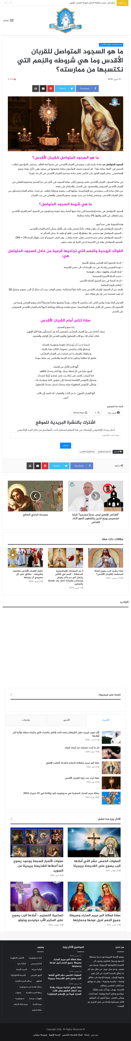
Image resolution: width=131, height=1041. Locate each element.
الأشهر (66, 720)
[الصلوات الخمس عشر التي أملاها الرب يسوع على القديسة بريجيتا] (94, 842)
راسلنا (86, 1035)
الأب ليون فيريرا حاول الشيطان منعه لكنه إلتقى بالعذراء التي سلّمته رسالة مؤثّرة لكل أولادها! (56, 734)
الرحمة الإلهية (54, 1035)
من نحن (94, 1035)
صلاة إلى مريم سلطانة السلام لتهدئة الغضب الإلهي (72, 763)
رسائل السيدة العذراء (23, 981)
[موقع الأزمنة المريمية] (65, 20)
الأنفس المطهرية (17, 958)
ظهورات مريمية (35, 998)
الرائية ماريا (21, 964)
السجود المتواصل (104, 452)
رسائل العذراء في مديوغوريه (30, 987)
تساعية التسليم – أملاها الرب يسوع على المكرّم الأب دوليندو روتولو (37, 918)
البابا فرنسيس (36, 964)
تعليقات (26, 720)
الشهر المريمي (36, 975)
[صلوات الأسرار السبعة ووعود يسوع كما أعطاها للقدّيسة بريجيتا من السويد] (36, 842)
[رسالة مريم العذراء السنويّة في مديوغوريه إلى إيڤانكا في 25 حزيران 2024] (111, 798)
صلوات (18, 993)
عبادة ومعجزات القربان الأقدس (111, 45)
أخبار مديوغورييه (35, 958)
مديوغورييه (19, 998)
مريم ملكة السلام (21, 1004)
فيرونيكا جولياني (40, 1035)
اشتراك (66, 445)
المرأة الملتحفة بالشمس (72, 1035)
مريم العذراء (37, 1004)
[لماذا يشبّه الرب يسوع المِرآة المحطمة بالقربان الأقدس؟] (105, 558)
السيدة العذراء (21, 969)
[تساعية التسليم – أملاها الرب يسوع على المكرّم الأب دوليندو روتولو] (36, 896)
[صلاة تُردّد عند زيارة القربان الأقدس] (111, 783)
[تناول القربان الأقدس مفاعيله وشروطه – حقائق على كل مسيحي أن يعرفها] (25, 558)
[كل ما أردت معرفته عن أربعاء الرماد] (111, 752)
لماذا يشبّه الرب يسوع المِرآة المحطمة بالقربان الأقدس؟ (109, 572)
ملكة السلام (37, 1010)
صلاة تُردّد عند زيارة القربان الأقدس (100, 3)
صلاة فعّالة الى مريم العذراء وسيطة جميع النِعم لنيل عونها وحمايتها (95, 918)
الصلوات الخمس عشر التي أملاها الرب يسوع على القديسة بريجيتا (97, 863)
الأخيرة (106, 720)
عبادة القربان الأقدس (87, 452)
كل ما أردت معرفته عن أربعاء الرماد (82, 748)
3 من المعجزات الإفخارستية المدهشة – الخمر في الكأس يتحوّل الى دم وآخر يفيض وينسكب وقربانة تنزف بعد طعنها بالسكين (65, 577)
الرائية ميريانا (37, 969)
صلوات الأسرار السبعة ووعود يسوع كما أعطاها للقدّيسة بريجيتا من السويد (38, 866)
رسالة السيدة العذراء (34, 993)
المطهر (39, 981)
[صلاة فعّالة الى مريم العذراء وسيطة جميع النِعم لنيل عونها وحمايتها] (94, 896)
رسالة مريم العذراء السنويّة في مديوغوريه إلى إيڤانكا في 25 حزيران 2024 (61, 793)
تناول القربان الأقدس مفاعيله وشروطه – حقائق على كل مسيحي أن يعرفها (28, 574)
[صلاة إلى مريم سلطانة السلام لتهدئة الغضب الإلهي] (111, 767)
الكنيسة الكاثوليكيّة (18, 975)
